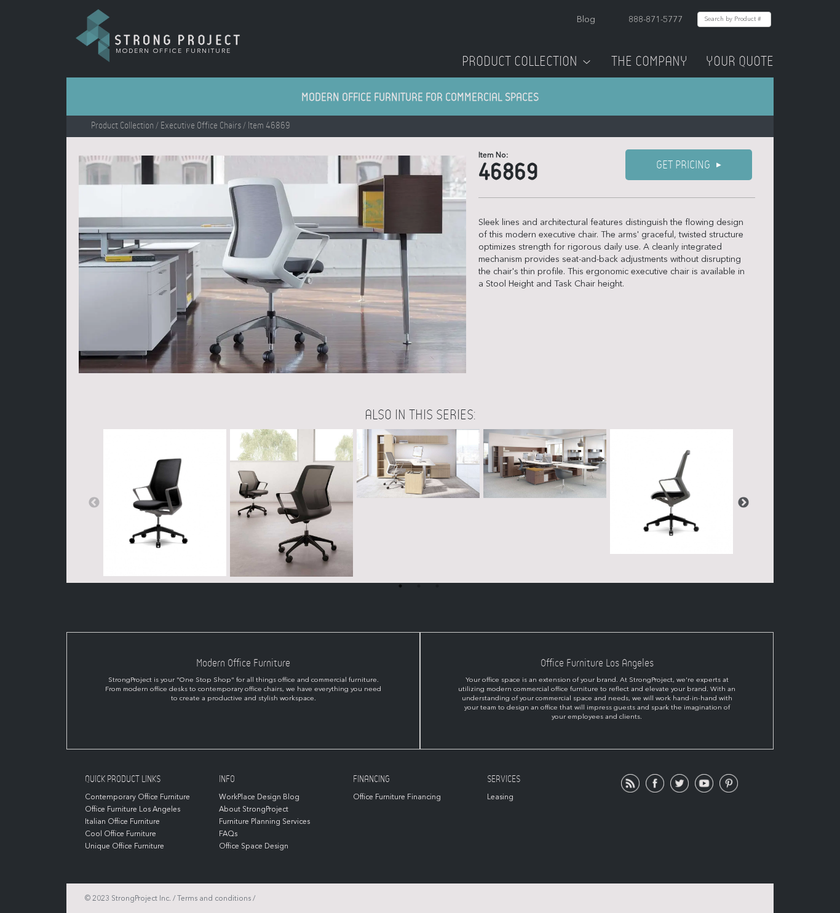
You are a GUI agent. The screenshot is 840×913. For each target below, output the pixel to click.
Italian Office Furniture (122, 821)
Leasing (500, 796)
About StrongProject (253, 809)
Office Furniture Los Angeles (132, 809)
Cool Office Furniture (120, 833)
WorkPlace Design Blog (259, 796)
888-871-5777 (655, 19)
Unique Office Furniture (124, 846)
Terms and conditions (214, 898)
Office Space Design (253, 846)
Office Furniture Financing (397, 796)
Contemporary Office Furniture (137, 796)
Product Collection (519, 61)
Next (743, 503)
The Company (649, 61)
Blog (586, 19)
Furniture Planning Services (264, 821)
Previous (94, 503)
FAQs (228, 833)
